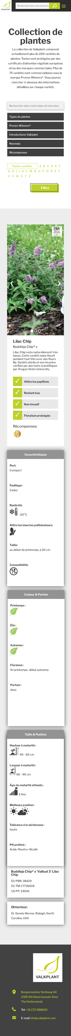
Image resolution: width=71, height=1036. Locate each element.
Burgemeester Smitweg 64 (39, 992)
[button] (31, 330)
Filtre (45, 188)
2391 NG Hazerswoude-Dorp (39, 996)
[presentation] (12, 282)
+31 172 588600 (37, 1009)
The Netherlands (32, 1001)
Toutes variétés (22, 166)
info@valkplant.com (43, 1018)
